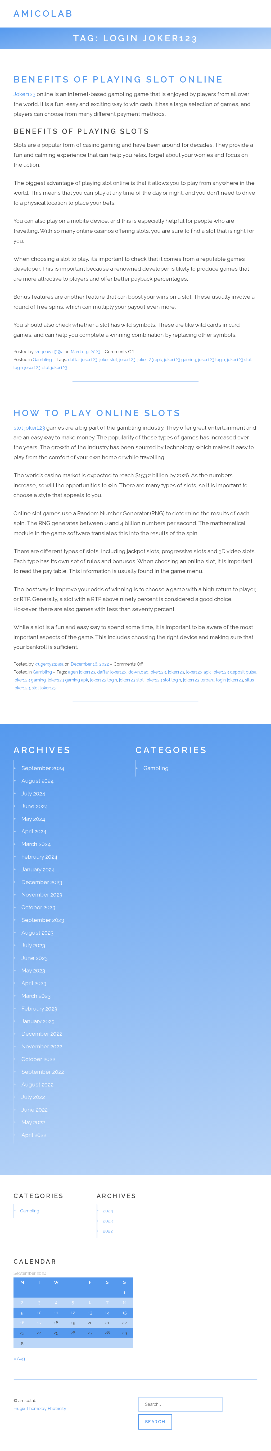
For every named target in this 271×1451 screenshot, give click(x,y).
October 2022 (38, 1059)
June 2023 (34, 958)
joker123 (127, 359)
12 (73, 1312)
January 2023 (38, 1021)
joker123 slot (239, 359)
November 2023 (41, 894)
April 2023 (33, 983)
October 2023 (38, 907)
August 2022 (37, 1084)
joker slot (108, 359)
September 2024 (42, 768)
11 (56, 1312)
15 (124, 1312)
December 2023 (41, 882)
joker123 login (211, 359)
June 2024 (34, 806)
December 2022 (41, 1033)
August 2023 (37, 932)
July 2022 (33, 1097)
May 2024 (33, 819)
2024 (108, 1210)
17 (39, 1322)
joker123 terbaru (198, 680)
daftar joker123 (82, 359)
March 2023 (36, 996)
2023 (108, 1220)
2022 (108, 1231)
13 (90, 1312)
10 (39, 1312)
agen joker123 (81, 672)
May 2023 (33, 970)
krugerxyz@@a (49, 351)
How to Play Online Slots (97, 413)
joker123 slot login (163, 680)
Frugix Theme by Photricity (39, 1408)
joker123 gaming (180, 359)
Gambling (42, 359)
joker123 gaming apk (68, 680)
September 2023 (42, 920)
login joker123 (26, 367)
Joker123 (24, 94)
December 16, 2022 (90, 664)
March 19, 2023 (86, 351)
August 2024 (37, 780)
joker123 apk (149, 359)
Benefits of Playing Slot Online (118, 79)
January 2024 (38, 869)
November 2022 (41, 1046)
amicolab (43, 13)
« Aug (19, 1358)
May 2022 (33, 1122)
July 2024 (33, 793)
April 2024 (34, 831)
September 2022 (42, 1071)
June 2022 (34, 1109)
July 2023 (33, 945)
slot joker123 (54, 367)
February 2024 (39, 856)
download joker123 (147, 672)
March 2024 (36, 844)
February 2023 (39, 1008)
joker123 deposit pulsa (234, 672)
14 (107, 1312)
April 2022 (33, 1135)
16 (22, 1322)
